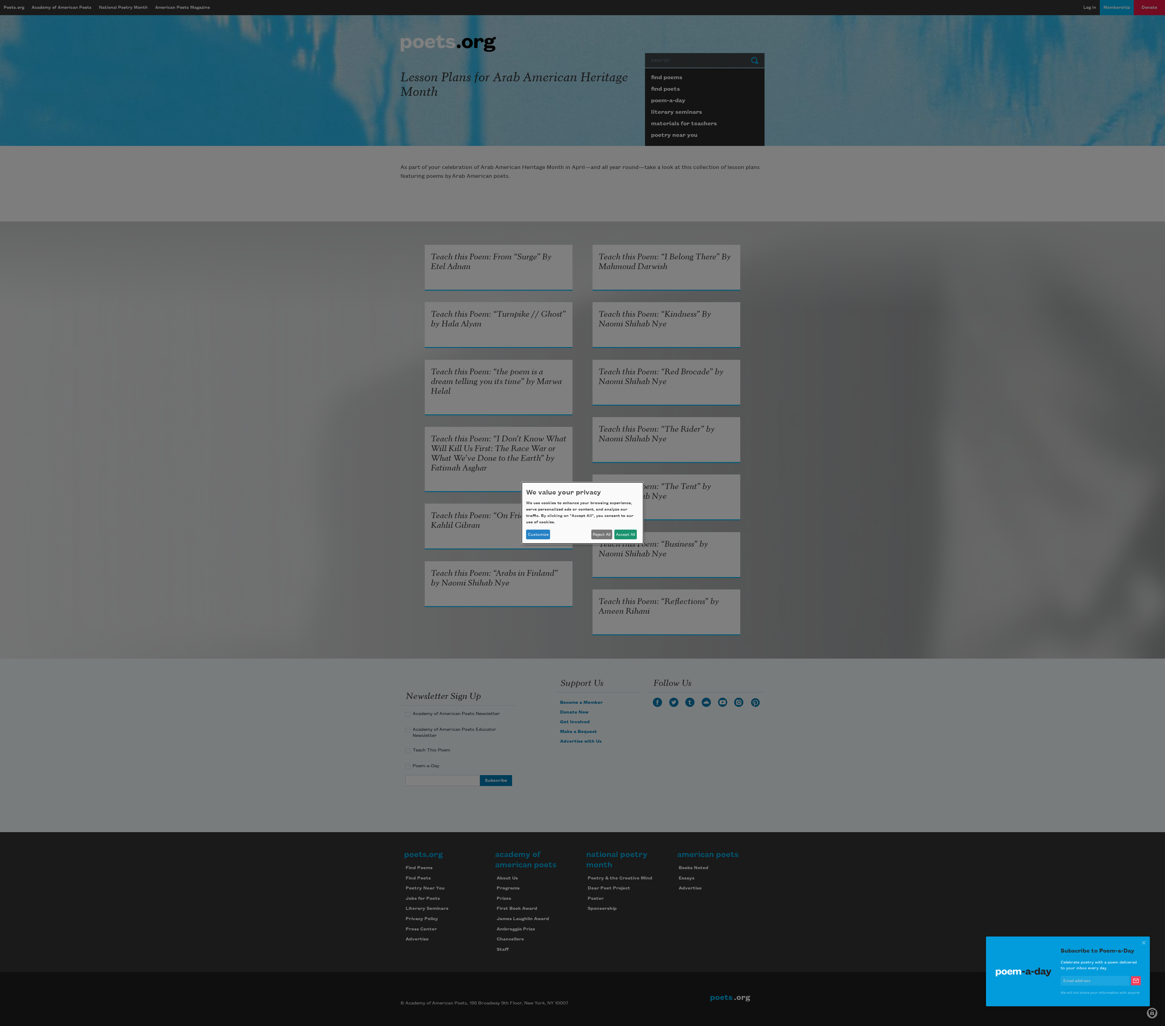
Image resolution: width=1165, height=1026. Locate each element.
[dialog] (582, 513)
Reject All (601, 534)
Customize (538, 534)
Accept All (625, 534)
